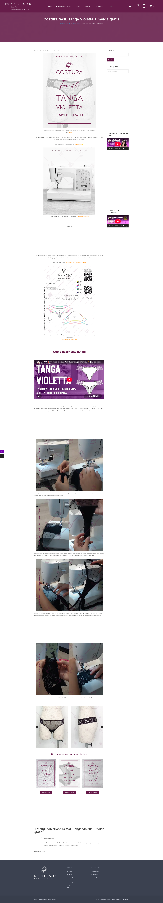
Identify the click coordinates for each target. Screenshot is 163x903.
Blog (78, 6)
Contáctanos (94, 874)
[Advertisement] (69, 242)
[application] (118, 144)
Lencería (51, 50)
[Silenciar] (123, 148)
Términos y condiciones (97, 877)
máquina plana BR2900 (83, 216)
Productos (99, 6)
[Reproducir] (109, 148)
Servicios (69, 871)
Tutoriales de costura (72, 880)
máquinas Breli (78, 144)
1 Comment (60, 50)
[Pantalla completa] (126, 148)
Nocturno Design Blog (23, 5)
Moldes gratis (70, 887)
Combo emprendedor (72, 877)
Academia (88, 6)
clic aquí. (70, 132)
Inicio (50, 6)
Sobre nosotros (95, 871)
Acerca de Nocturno (63, 6)
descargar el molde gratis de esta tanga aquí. (75, 262)
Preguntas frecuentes (97, 880)
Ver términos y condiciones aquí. (69, 339)
